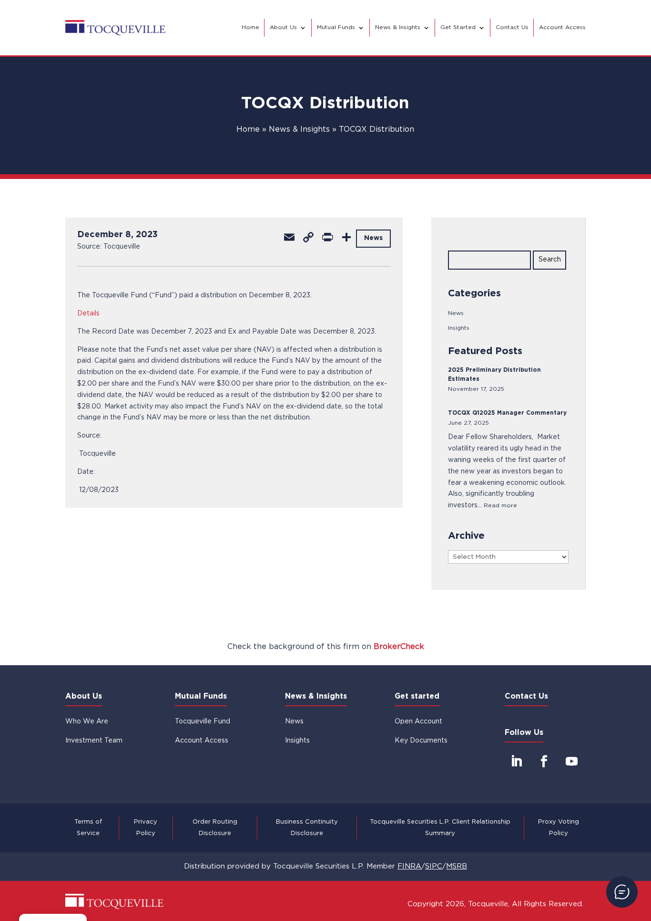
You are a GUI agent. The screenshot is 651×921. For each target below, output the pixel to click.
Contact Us (512, 27)
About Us (283, 27)
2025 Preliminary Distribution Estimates (494, 374)
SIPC (433, 866)
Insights (458, 328)
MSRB (456, 866)
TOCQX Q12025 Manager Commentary (507, 413)
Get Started (458, 27)
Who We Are (86, 721)
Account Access (562, 27)
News (456, 313)
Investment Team (93, 740)
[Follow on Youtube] (572, 762)
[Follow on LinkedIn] (517, 762)
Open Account (418, 721)
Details (88, 313)
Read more (500, 505)
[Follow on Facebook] (544, 762)
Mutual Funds (336, 27)
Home (250, 27)
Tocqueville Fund (202, 721)
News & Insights (397, 27)
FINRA (409, 866)
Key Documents (421, 740)
